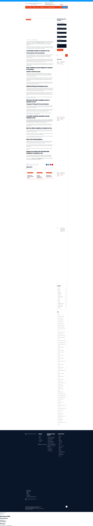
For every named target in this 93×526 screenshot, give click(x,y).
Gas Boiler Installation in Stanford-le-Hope (60, 419)
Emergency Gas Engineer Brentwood (61, 358)
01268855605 (61, 4)
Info (46, 7)
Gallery (30, 7)
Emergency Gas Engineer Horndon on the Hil (61, 367)
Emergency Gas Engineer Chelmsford (61, 364)
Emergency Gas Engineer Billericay (61, 355)
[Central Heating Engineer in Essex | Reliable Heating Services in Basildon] (58, 255)
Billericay (36, 120)
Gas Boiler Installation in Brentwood (60, 399)
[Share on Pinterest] (52, 164)
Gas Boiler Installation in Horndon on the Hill (61, 405)
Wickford (30, 120)
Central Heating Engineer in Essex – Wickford (62, 62)
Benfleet (27, 120)
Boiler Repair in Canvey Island (61, 325)
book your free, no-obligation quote (37, 158)
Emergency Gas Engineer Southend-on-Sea (30, 176)
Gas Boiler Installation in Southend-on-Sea (39, 176)
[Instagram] (66, 507)
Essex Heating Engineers (34, 39)
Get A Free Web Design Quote (8, 525)
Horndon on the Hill (60, 296)
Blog (39, 437)
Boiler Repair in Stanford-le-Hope (62, 340)
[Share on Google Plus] (50, 164)
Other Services (42, 7)
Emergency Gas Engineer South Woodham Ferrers (61, 382)
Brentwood (33, 120)
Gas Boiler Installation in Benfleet (61, 395)
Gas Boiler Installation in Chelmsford (60, 402)
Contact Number (59, 39)
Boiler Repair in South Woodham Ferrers (61, 337)
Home (27, 7)
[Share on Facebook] (46, 164)
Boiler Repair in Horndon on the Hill (61, 329)
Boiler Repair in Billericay (60, 321)
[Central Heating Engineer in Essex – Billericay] (58, 144)
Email (57, 35)
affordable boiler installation (40, 42)
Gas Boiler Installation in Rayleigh (61, 408)
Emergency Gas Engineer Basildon (61, 352)
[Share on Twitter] (48, 164)
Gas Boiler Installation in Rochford (60, 410)
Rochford (51, 119)
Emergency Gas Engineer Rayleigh (61, 373)
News (58, 299)
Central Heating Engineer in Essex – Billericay (62, 118)
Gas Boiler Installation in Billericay (62, 397)
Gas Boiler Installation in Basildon (61, 393)
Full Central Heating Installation (52, 444)
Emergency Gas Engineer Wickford (61, 389)
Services (34, 7)
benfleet (59, 314)
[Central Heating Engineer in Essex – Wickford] (58, 88)
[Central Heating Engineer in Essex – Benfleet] (58, 199)
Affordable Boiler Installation (51, 437)
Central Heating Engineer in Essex (62, 342)
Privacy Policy (41, 440)
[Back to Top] (91, 525)
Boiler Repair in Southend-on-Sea (49, 176)
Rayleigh (39, 120)
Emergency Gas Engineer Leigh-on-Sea (61, 370)
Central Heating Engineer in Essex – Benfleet (62, 173)
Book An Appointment (51, 7)
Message (58, 43)
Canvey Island (48, 120)
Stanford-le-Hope (43, 120)
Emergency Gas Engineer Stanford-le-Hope (61, 385)
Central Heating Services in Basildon (61, 347)
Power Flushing (50, 449)
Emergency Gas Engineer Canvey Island (61, 361)
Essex (59, 444)
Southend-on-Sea (28, 19)
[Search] (66, 55)
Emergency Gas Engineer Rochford (61, 376)
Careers (40, 441)
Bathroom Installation (50, 438)
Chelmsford (37, 121)
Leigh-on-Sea (42, 121)
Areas (38, 7)
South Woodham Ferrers (31, 121)
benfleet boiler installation (61, 316)
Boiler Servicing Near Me (51, 441)
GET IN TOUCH (52, 0)
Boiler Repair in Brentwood (61, 323)
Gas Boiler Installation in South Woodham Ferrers (61, 416)
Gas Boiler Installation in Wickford (62, 422)
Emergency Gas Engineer (61, 350)
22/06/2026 (61, 119)
